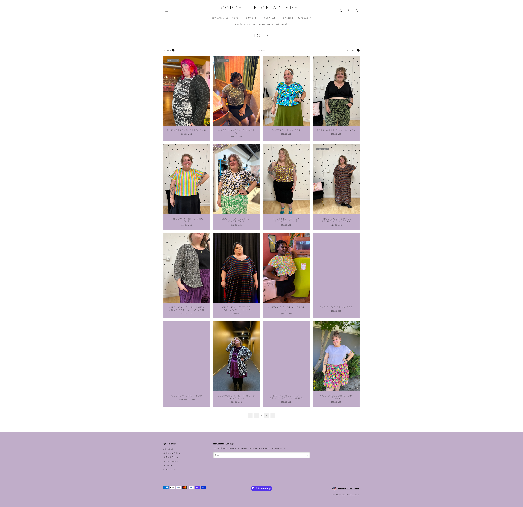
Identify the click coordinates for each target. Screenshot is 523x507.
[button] (166, 10)
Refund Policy (170, 457)
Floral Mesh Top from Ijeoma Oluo (286, 397)
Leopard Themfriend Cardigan (237, 397)
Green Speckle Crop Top (236, 131)
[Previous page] (250, 415)
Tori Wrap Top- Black (336, 130)
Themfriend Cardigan (187, 130)
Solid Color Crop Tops (336, 397)
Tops (235, 18)
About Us (168, 449)
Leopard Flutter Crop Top (236, 220)
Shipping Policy (171, 453)
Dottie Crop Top (286, 130)
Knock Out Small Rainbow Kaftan (336, 220)
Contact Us (169, 469)
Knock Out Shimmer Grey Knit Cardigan (186, 308)
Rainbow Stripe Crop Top (187, 220)
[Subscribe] (307, 455)
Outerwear (304, 18)
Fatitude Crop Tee (336, 307)
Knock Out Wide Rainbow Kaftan (236, 308)
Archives (167, 465)
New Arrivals (220, 18)
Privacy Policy (170, 461)
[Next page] (272, 415)
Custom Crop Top (186, 395)
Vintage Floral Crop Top (286, 308)
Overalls (270, 18)
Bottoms (251, 18)
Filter (167, 50)
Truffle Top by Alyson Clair (286, 220)
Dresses (288, 18)
